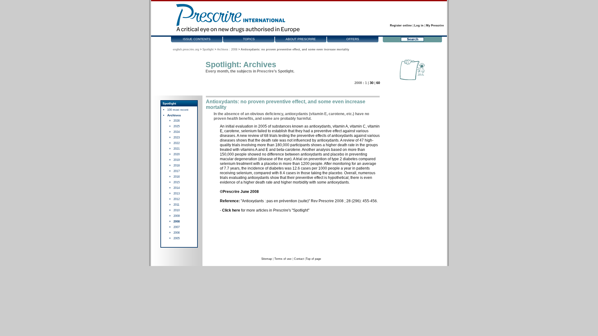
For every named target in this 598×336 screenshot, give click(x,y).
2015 (176, 182)
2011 (176, 204)
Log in (419, 25)
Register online (401, 25)
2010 (176, 210)
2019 (176, 159)
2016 (176, 176)
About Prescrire (301, 39)
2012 (176, 199)
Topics (249, 39)
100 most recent (177, 109)
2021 (176, 148)
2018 (176, 165)
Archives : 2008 (227, 49)
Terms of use (283, 258)
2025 (176, 126)
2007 (176, 227)
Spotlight (208, 49)
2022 (176, 143)
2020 (176, 154)
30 (371, 83)
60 (378, 83)
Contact (299, 258)
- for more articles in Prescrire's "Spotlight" (264, 210)
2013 (176, 193)
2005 (176, 238)
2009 (176, 215)
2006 (176, 232)
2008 (176, 221)
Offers (352, 39)
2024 (176, 131)
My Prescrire (435, 25)
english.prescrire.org (186, 49)
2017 (176, 171)
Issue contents (197, 39)
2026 (176, 120)
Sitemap (266, 258)
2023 (176, 137)
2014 (176, 187)
